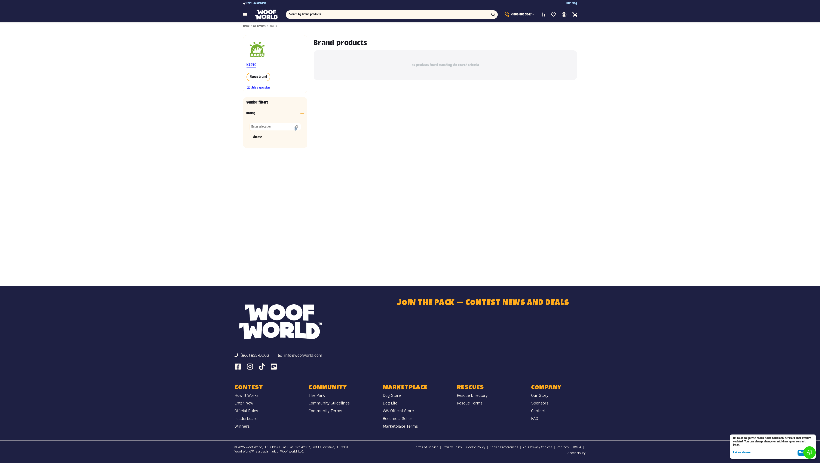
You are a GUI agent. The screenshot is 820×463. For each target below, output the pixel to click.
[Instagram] (250, 366)
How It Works (246, 395)
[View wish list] (553, 14)
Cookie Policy (475, 447)
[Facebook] (238, 366)
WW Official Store (398, 410)
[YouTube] (273, 366)
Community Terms (325, 410)
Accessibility (576, 453)
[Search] (493, 14)
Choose (257, 137)
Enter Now (244, 403)
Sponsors (539, 403)
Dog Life (390, 403)
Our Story (539, 395)
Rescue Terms (470, 403)
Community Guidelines (329, 403)
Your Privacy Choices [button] (538, 447)
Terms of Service (426, 447)
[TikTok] (261, 366)
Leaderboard (246, 418)
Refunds (563, 447)
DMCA (577, 447)
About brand (258, 77)
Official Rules (246, 410)
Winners (242, 426)
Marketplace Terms (400, 426)
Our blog (571, 3)
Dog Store (392, 395)
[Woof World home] (281, 322)
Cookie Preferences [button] (504, 447)
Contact (538, 410)
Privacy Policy (452, 447)
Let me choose (741, 452)
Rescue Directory (472, 395)
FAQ (534, 418)
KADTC (251, 65)
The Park (317, 395)
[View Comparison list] (542, 14)
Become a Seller (397, 418)
